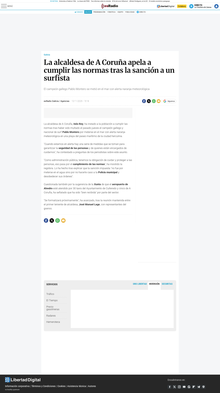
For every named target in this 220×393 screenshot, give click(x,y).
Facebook (169, 387)
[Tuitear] (149, 101)
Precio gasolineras (52, 308)
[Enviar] (154, 101)
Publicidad (129, 12)
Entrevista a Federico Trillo (67, 1)
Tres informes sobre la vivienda (101, 1)
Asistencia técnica (76, 386)
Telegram (199, 387)
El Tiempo (52, 300)
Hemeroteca (53, 321)
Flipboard (194, 387)
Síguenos (171, 101)
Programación (99, 12)
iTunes (203, 387)
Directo (142, 12)
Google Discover (189, 387)
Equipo (120, 12)
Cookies (61, 386)
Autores (92, 386)
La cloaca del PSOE (83, 1)
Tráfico (50, 294)
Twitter (174, 387)
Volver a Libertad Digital (165, 6)
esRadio (80, 12)
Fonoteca (111, 12)
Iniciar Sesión (216, 6)
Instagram (179, 387)
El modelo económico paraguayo (159, 1)
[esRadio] (110, 6)
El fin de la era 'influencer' (120, 1)
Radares (51, 315)
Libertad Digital (86, 379)
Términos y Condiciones (43, 386)
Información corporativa (17, 386)
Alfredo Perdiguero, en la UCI (138, 1)
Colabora (182, 6)
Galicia (88, 12)
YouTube (184, 387)
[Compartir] (144, 101)
